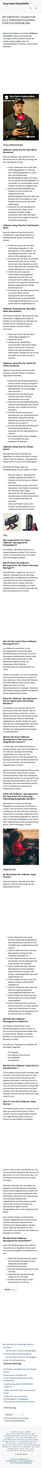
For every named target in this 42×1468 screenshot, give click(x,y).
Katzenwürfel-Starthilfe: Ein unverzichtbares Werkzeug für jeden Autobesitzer (18, 1378)
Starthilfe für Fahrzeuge (16, 1344)
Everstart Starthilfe (16, 3)
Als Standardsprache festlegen (16, 1418)
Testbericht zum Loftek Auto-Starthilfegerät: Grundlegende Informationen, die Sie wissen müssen (19, 1399)
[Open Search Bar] (30, 8)
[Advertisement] (21, 72)
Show (13, 1290)
